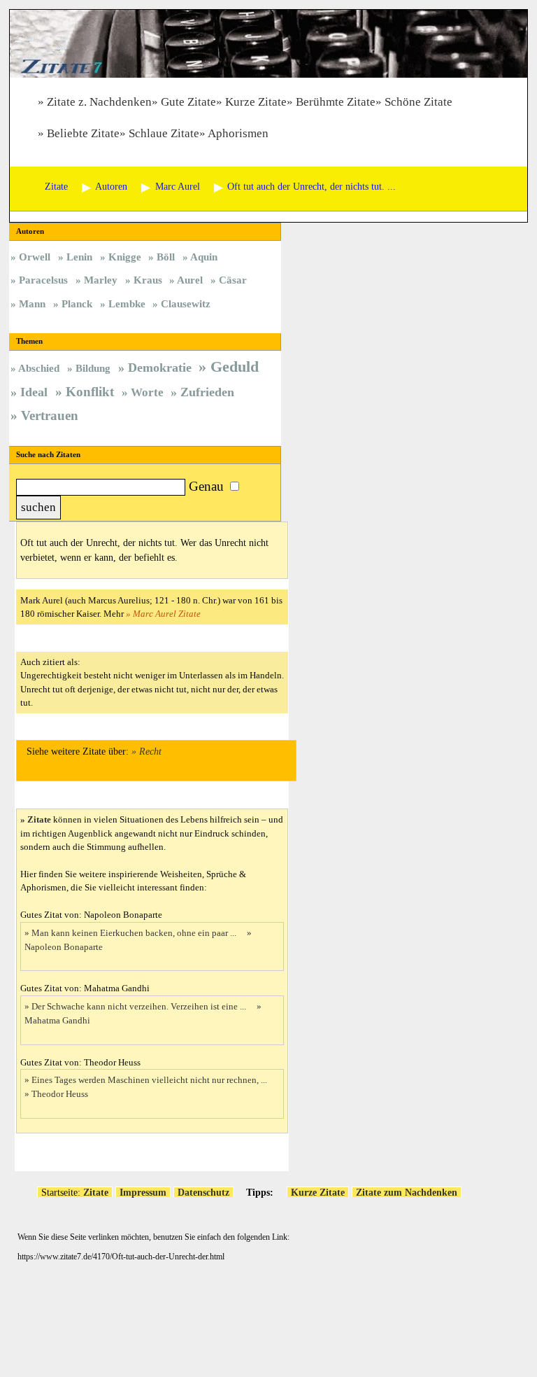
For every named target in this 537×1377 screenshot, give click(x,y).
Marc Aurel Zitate (167, 613)
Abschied (38, 368)
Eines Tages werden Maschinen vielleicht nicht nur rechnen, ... (150, 1080)
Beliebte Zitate (83, 133)
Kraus (148, 280)
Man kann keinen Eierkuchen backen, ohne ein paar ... (134, 933)
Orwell (34, 257)
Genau (206, 486)
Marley (100, 280)
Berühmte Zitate (335, 102)
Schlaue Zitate (164, 133)
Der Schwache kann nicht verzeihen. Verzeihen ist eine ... (139, 1006)
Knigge (124, 257)
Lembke (126, 303)
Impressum (143, 1192)
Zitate (39, 819)
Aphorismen (238, 133)
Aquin (203, 257)
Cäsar (233, 280)
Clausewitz (185, 303)
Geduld (234, 366)
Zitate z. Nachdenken (99, 102)
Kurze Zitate (256, 102)
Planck (77, 303)
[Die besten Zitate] (268, 74)
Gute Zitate (188, 102)
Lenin (79, 257)
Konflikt (90, 391)
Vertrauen (49, 415)
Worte (147, 392)
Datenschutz (203, 1192)
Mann (32, 303)
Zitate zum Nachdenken (406, 1192)
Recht (150, 751)
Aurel (190, 280)
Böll (166, 257)
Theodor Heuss (59, 1094)
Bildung (93, 368)
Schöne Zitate (418, 102)
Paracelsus (43, 280)
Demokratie (160, 368)
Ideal (34, 392)
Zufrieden (207, 392)
